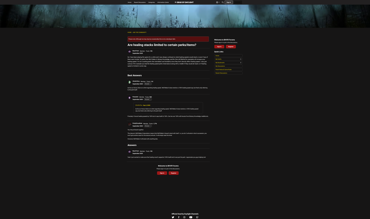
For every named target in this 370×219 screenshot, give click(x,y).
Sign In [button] (162, 173)
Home (217, 55)
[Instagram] (184, 218)
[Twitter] (173, 218)
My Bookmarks (228, 62)
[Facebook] (178, 218)
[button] (129, 52)
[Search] (222, 2)
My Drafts (228, 59)
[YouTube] (190, 218)
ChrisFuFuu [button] (136, 81)
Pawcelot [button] (135, 97)
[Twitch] (197, 218)
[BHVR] (184, 2)
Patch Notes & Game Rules (224, 69)
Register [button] (173, 173)
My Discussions (220, 66)
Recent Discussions (221, 73)
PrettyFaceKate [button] (137, 123)
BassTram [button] (136, 51)
